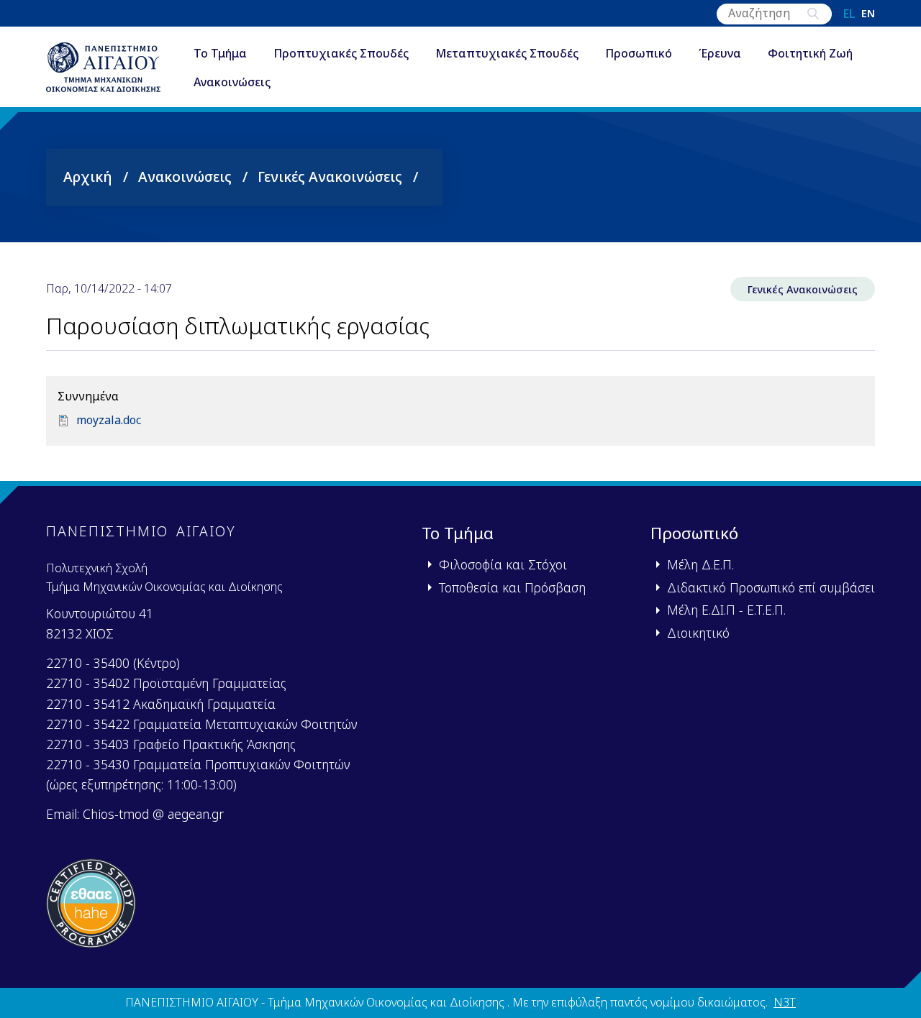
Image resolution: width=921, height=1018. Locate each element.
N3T (784, 1002)
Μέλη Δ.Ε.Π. (700, 564)
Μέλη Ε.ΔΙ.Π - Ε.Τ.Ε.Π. (726, 609)
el (849, 13)
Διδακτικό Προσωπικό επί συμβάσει (771, 587)
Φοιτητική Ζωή (810, 53)
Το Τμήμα (220, 53)
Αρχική (87, 176)
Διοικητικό (698, 632)
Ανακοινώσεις (232, 82)
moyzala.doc (108, 420)
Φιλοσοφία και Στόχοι (503, 564)
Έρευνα (720, 53)
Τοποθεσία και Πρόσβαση (512, 587)
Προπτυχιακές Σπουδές (341, 53)
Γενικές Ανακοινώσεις (330, 176)
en (868, 14)
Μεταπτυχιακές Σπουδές (507, 53)
